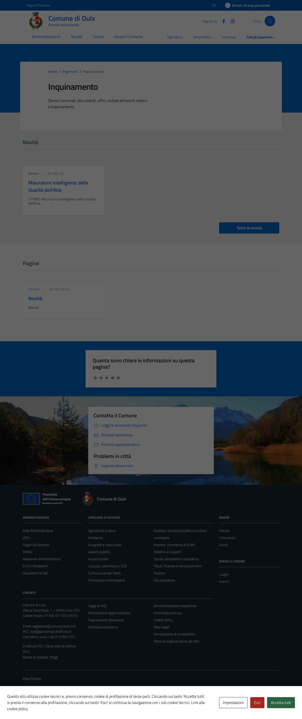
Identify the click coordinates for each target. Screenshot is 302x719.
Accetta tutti (281, 703)
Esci (257, 703)
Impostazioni (233, 703)
